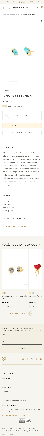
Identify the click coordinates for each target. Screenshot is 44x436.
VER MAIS (6, 186)
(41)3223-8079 (7, 391)
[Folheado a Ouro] (3, 293)
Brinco (9, 14)
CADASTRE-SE (20, 348)
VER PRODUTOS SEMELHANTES (22, 132)
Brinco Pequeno (18, 14)
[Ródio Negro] (6, 106)
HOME (4, 14)
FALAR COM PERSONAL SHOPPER (16, 226)
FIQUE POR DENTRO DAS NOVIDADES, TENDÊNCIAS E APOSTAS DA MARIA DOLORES (21, 330)
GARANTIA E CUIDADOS (13, 219)
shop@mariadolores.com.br (14, 400)
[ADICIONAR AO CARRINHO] (26, 286)
